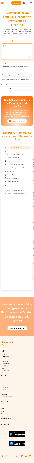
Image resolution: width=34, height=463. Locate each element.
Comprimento (4, 88)
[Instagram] (26, 455)
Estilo (2, 84)
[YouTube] (30, 455)
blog (2, 413)
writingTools (4, 375)
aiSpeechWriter (4, 387)
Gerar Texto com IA (7, 41)
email (2, 428)
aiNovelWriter (4, 394)
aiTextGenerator (4, 354)
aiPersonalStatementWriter (7, 396)
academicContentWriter (6, 359)
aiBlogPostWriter (5, 385)
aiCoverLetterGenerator (6, 373)
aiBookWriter (4, 392)
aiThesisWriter (4, 399)
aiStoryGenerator (5, 356)
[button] (25, 3)
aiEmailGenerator (5, 370)
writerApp (3, 389)
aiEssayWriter (4, 366)
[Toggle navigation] (31, 3)
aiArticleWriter (4, 368)
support (2, 411)
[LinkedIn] (22, 455)
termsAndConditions (6, 418)
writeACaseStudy (5, 401)
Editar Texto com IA (19, 41)
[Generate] (30, 57)
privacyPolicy (4, 415)
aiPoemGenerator (5, 363)
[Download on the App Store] (17, 443)
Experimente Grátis (15, 328)
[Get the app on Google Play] (17, 433)
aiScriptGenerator (5, 361)
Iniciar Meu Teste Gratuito (18, 121)
